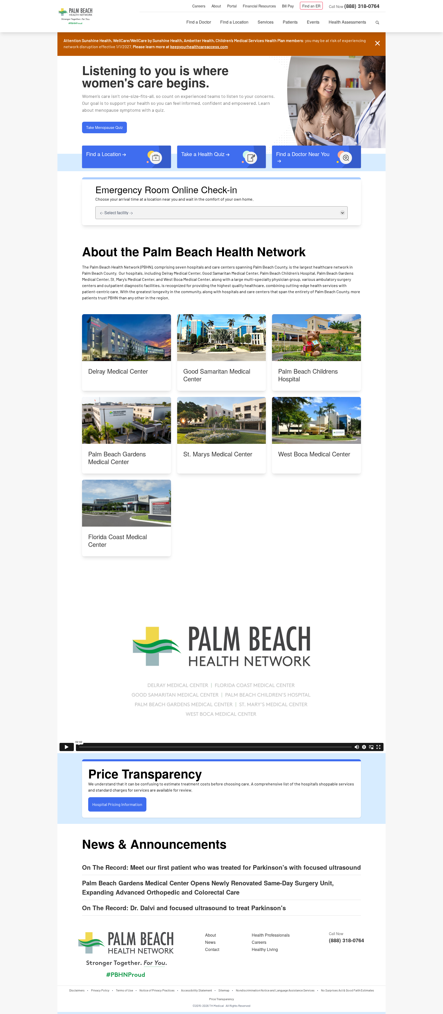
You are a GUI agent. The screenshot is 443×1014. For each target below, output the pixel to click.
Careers (198, 5)
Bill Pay (288, 5)
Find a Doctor (198, 22)
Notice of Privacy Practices (157, 990)
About (216, 5)
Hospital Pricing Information (117, 804)
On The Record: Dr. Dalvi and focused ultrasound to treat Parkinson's (184, 907)
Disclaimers (77, 990)
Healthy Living (265, 949)
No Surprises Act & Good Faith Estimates (347, 990)
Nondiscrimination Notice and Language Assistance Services (275, 990)
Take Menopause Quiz (104, 127)
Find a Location (234, 22)
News (210, 942)
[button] (377, 22)
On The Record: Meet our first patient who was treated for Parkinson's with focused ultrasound (221, 867)
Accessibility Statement (196, 990)
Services (266, 22)
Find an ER (311, 5)
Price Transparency (221, 999)
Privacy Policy (100, 990)
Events (313, 22)
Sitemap (223, 990)
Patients (290, 22)
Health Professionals (271, 935)
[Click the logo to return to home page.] (75, 16)
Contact (212, 949)
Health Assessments (347, 22)
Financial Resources (259, 5)
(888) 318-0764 (361, 5)
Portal (232, 5)
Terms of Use (124, 990)
